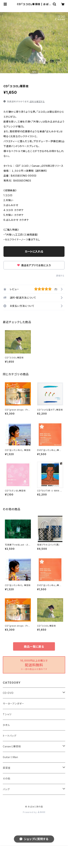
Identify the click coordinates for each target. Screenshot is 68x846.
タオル (6, 724)
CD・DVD (8, 692)
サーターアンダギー (13, 703)
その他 (6, 778)
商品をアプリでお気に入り (36, 265)
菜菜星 (6, 767)
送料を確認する (37, 101)
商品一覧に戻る (34, 646)
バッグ (6, 789)
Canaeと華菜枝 (12, 746)
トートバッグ (9, 735)
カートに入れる (34, 251)
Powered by (30, 812)
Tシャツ (7, 714)
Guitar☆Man (10, 757)
